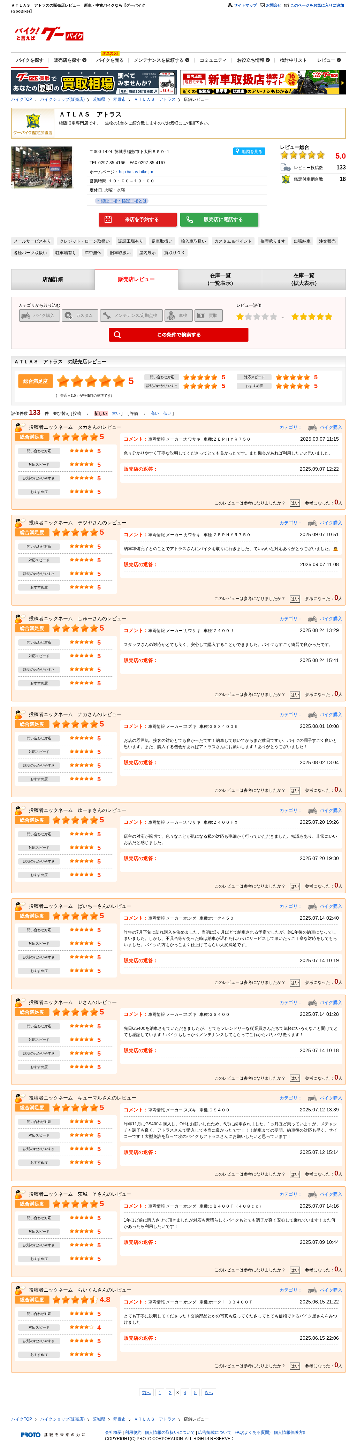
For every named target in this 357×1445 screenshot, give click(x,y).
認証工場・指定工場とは (123, 200)
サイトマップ (245, 5)
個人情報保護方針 (290, 1432)
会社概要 (113, 1432)
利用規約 (133, 1432)
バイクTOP (21, 99)
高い (155, 413)
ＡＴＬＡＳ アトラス (155, 99)
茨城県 (99, 99)
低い (167, 413)
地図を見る (252, 151)
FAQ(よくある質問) (253, 1432)
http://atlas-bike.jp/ (136, 171)
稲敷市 (119, 99)
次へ (209, 1392)
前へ (146, 1392)
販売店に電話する (223, 219)
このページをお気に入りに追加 (317, 5)
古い (116, 413)
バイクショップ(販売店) (62, 99)
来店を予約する (142, 219)
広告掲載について (214, 1432)
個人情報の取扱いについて (170, 1432)
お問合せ (273, 5)
